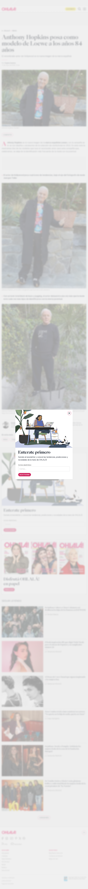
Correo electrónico (24, 465)
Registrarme (25, 475)
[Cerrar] (69, 413)
